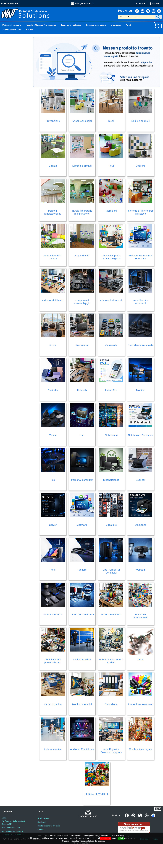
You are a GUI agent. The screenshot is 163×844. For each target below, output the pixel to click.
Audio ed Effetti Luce (11, 30)
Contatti (140, 3)
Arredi (128, 25)
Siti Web (30, 30)
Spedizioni (41, 822)
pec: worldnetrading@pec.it (12, 831)
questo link (105, 838)
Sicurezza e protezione (96, 25)
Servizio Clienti (43, 818)
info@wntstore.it (84, 3)
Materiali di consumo (11, 25)
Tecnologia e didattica (71, 25)
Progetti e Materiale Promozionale (41, 25)
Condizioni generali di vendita (48, 826)
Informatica (116, 25)
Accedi (155, 3)
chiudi (120, 838)
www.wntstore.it (9, 3)
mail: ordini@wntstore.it (11, 827)
